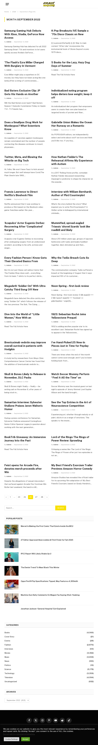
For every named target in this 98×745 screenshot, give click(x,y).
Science (7, 669)
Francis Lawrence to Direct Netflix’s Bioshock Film (21, 193)
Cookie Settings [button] (11, 739)
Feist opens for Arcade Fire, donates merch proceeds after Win (23, 469)
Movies (7, 653)
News (6, 661)
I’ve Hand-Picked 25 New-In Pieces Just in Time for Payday (70, 344)
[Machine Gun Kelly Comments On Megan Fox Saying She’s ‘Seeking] (11, 598)
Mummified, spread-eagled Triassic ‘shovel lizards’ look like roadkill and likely (70, 226)
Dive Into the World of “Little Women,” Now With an (22, 316)
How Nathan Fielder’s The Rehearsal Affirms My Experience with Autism (72, 160)
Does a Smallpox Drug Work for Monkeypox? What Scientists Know (23, 126)
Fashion (7, 645)
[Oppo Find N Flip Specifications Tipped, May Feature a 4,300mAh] (11, 584)
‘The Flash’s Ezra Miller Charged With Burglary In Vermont (24, 64)
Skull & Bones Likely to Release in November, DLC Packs (25, 376)
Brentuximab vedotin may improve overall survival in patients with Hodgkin (25, 346)
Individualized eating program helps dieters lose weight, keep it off (71, 94)
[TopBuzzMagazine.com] (49, 4)
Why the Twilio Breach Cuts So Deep (70, 259)
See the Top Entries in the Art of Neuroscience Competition (71, 404)
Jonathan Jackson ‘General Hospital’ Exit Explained (43, 609)
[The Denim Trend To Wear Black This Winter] (11, 571)
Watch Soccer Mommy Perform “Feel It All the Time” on (70, 376)
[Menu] (7, 4)
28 (42, 497)
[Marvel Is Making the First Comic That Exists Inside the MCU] (11, 529)
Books (7, 633)
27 (36, 497)
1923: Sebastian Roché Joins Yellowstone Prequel (68, 316)
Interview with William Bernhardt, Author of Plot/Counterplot (71, 193)
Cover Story (9, 637)
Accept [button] (25, 739)
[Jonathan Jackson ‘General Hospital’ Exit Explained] (11, 612)
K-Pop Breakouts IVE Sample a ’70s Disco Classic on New (69, 32)
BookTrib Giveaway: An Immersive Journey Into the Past (25, 439)
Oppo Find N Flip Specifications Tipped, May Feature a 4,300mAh (49, 581)
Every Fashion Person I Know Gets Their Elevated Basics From (25, 259)
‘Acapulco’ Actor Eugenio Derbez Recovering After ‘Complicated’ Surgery (24, 226)
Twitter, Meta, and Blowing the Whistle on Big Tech (23, 158)
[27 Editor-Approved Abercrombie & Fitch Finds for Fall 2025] (11, 543)
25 (25, 497)
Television (8, 677)
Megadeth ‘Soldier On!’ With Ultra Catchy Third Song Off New (24, 287)
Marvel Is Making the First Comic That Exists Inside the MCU (47, 526)
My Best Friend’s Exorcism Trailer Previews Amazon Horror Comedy (72, 467)
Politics (7, 665)
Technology (9, 673)
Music (6, 657)
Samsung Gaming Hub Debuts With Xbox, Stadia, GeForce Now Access (24, 34)
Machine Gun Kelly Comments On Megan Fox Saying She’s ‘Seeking (50, 595)
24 (19, 497)
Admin (9, 42)
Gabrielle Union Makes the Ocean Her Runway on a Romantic (71, 124)
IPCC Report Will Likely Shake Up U (36, 554)
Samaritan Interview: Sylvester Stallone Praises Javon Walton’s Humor (23, 406)
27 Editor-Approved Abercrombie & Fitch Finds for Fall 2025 (47, 540)
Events (7, 641)
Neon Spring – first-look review (70, 285)
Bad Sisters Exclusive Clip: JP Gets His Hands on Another (22, 92)
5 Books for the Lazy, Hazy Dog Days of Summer (70, 64)
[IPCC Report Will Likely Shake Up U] (11, 557)
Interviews (8, 649)
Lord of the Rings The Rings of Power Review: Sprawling (70, 439)
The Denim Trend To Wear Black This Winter (40, 567)
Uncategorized (10, 682)
